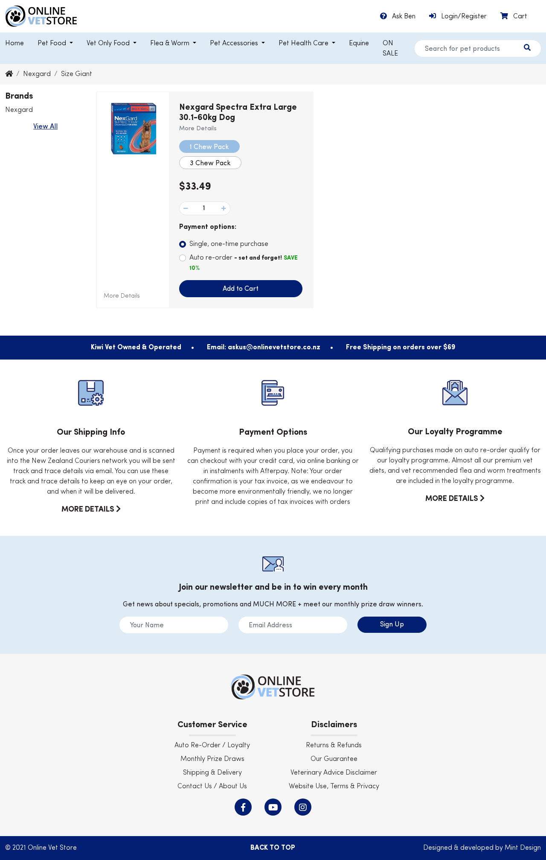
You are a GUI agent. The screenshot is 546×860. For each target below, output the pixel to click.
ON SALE (390, 48)
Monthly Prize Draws (212, 759)
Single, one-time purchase (228, 244)
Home (14, 43)
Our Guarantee (334, 759)
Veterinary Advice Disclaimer (333, 772)
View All (45, 126)
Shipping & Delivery (212, 772)
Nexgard (37, 74)
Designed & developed (459, 848)
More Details (122, 296)
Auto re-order (243, 262)
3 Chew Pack (210, 163)
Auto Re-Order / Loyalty (212, 745)
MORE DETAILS (88, 509)
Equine (359, 43)
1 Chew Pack (209, 147)
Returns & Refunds (334, 745)
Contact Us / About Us (212, 786)
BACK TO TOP (272, 848)
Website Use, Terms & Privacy (334, 786)
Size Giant (76, 74)
